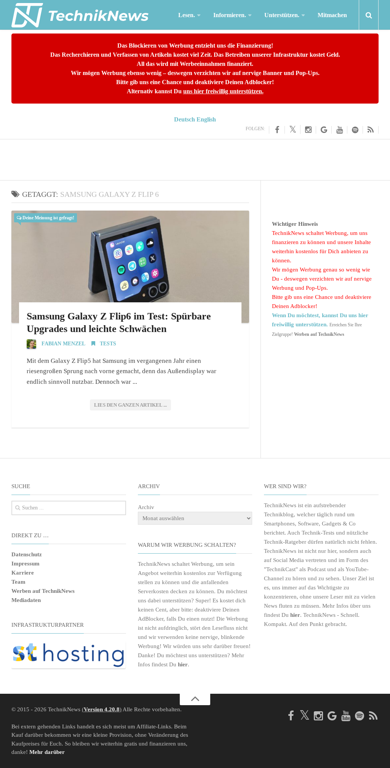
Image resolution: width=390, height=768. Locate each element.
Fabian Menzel (63, 343)
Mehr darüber (47, 752)
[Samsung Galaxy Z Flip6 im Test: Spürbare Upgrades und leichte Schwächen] (130, 267)
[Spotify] (355, 130)
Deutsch (184, 119)
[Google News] (324, 130)
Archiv (146, 507)
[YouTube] (339, 130)
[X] (292, 129)
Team (18, 582)
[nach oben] (195, 699)
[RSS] (371, 130)
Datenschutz (26, 554)
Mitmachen (332, 15)
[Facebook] (277, 130)
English (206, 119)
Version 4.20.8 (102, 709)
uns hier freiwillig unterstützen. (223, 91)
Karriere (22, 573)
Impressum (25, 563)
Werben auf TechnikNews (43, 591)
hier (183, 664)
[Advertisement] (195, 158)
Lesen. (186, 15)
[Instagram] (308, 130)
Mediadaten (26, 600)
